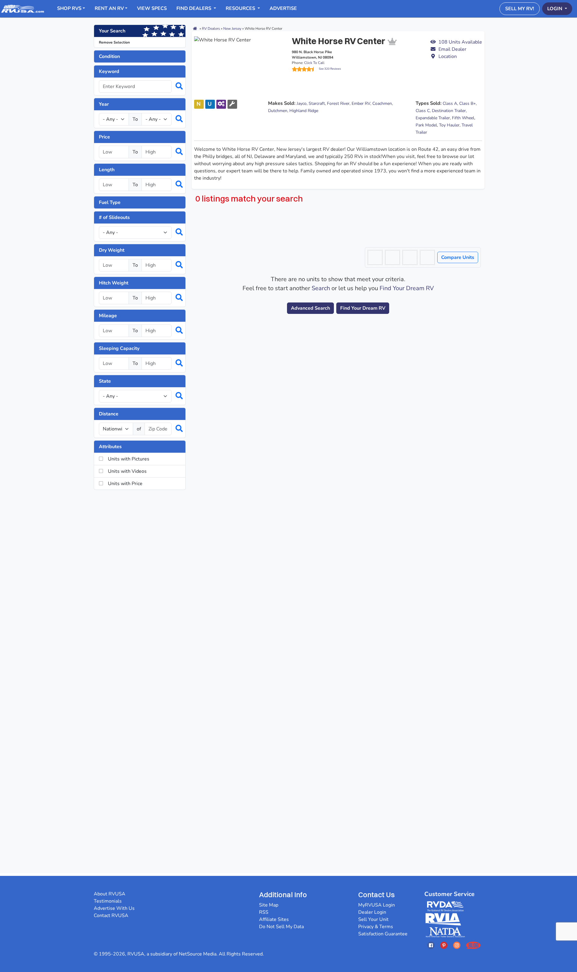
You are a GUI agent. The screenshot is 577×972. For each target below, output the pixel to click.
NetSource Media (197, 954)
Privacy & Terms (375, 926)
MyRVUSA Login (376, 905)
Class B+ (467, 103)
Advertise (283, 8)
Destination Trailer (449, 111)
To (135, 119)
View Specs (152, 8)
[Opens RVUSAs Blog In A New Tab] (473, 945)
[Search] (176, 86)
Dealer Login (372, 912)
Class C (423, 111)
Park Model (426, 125)
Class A (450, 103)
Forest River (338, 103)
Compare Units (457, 257)
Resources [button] (241, 8)
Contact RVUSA (111, 915)
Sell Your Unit (373, 919)
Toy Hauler (449, 125)
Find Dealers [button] (194, 8)
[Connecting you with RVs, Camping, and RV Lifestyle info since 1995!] (22, 8)
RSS (263, 912)
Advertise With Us (114, 908)
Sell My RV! (519, 8)
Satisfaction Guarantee (383, 934)
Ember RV (361, 103)
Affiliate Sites (274, 919)
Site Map (268, 905)
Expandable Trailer (433, 118)
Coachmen (382, 103)
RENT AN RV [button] (109, 8)
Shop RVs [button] (69, 8)
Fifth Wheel (463, 118)
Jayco (302, 103)
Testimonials (108, 901)
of (139, 429)
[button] (456, 49)
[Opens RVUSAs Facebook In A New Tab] (431, 945)
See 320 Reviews (330, 69)
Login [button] (555, 8)
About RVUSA (109, 894)
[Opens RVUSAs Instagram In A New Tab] (456, 945)
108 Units (460, 42)
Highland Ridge (303, 111)
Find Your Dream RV (407, 288)
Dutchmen (277, 111)
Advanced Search (310, 308)
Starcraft (317, 103)
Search (321, 288)
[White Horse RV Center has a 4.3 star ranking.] (305, 69)
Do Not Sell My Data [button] (281, 926)
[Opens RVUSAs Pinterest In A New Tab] (443, 945)
